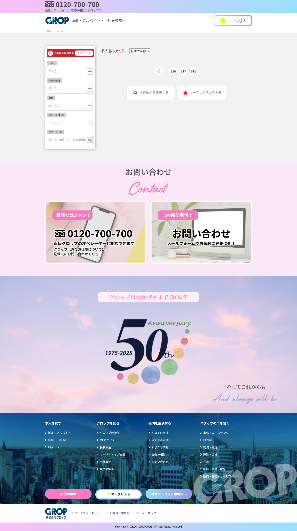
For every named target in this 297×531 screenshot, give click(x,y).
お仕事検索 (68, 493)
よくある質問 (160, 440)
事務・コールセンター (217, 433)
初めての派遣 (160, 433)
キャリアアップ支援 (112, 454)
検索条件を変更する (154, 92)
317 (183, 71)
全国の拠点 (107, 469)
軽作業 (207, 440)
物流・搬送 (210, 447)
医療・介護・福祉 (214, 469)
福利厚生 (105, 447)
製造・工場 (210, 454)
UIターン (53, 447)
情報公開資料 (120, 513)
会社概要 (105, 462)
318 (193, 71)
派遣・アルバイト (59, 433)
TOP (48, 31)
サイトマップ (147, 513)
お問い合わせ (160, 462)
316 (173, 71)
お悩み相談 (159, 454)
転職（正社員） (58, 440)
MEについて (107, 440)
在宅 (206, 462)
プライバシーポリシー (88, 513)
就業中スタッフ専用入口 (169, 493)
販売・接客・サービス (217, 476)
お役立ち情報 (160, 447)
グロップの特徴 (110, 433)
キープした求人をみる (206, 92)
